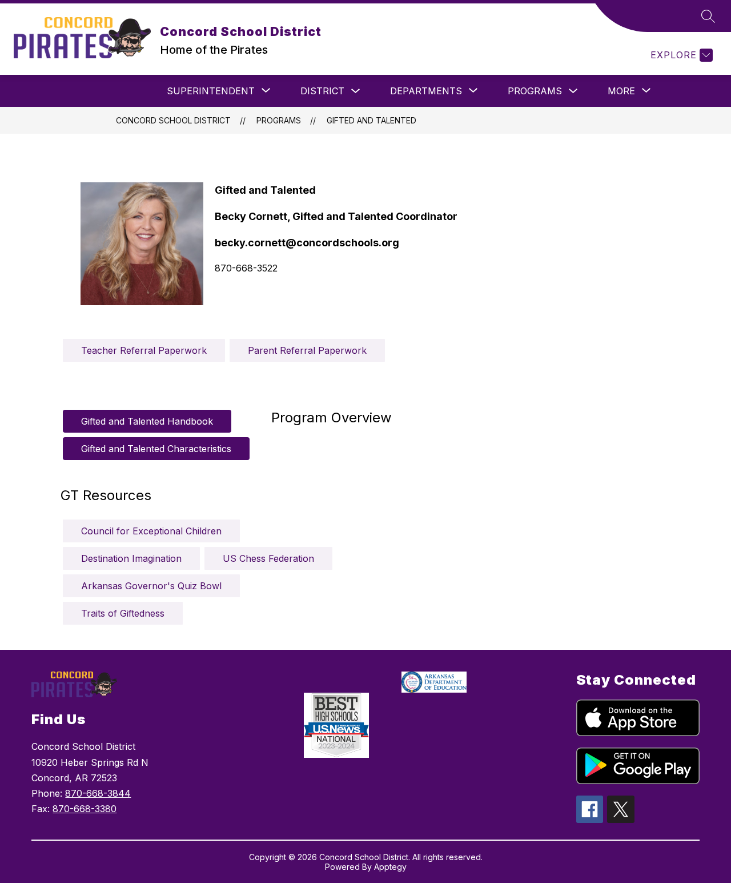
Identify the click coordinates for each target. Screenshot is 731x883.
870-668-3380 (85, 808)
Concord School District (173, 120)
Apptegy (390, 867)
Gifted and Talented (371, 120)
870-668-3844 (98, 793)
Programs (535, 91)
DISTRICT (322, 91)
